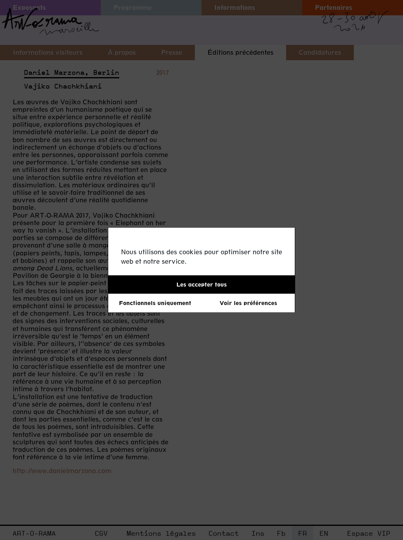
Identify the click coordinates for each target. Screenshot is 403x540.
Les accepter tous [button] (201, 284)
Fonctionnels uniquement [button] (155, 303)
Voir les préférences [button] (248, 303)
